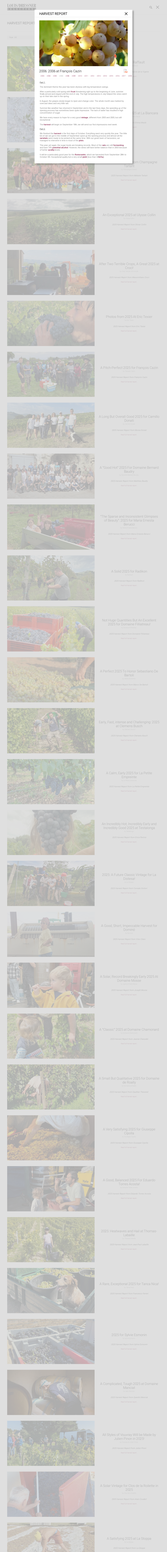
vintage (84, 117)
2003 (42, 76)
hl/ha (101, 157)
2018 (130, 76)
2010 (80, 76)
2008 (67, 76)
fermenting (118, 145)
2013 (99, 76)
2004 (48, 76)
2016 (117, 76)
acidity (51, 150)
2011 (86, 76)
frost (73, 91)
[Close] (126, 14)
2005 (55, 76)
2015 (111, 76)
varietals (44, 138)
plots (81, 140)
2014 (105, 76)
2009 (74, 76)
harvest (47, 124)
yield (84, 157)
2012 (92, 76)
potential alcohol (60, 147)
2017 (124, 76)
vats (104, 145)
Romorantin (80, 154)
